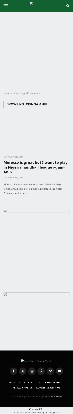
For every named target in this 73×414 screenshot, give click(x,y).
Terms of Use (52, 382)
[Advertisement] (36, 52)
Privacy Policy (23, 388)
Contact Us (32, 382)
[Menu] (6, 6)
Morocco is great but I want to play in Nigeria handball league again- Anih (36, 167)
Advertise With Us (48, 388)
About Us (15, 382)
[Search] (67, 6)
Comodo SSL (36, 409)
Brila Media (56, 396)
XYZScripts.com (53, 412)
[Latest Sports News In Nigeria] (36, 6)
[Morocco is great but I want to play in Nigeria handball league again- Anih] (36, 133)
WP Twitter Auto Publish (24, 412)
